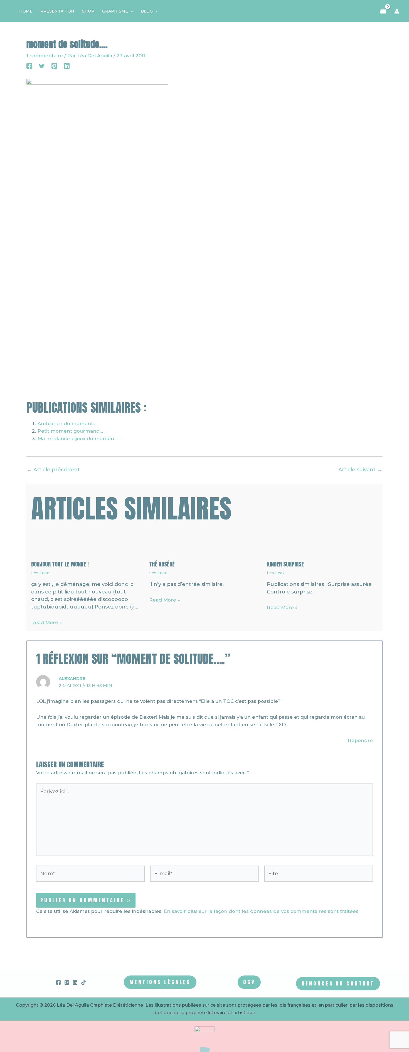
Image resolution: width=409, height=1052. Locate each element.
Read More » (46, 622)
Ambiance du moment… (67, 423)
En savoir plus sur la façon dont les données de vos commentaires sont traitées (261, 911)
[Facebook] (29, 66)
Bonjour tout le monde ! (60, 564)
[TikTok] (83, 982)
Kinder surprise (285, 564)
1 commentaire (44, 55)
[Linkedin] (67, 66)
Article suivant (360, 469)
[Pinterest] (54, 66)
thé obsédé (162, 564)
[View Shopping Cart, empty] (383, 11)
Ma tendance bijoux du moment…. (79, 438)
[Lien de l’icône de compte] (396, 11)
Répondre (360, 740)
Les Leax (40, 572)
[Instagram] (66, 982)
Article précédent (53, 469)
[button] (130, 11)
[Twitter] (42, 66)
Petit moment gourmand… (70, 431)
